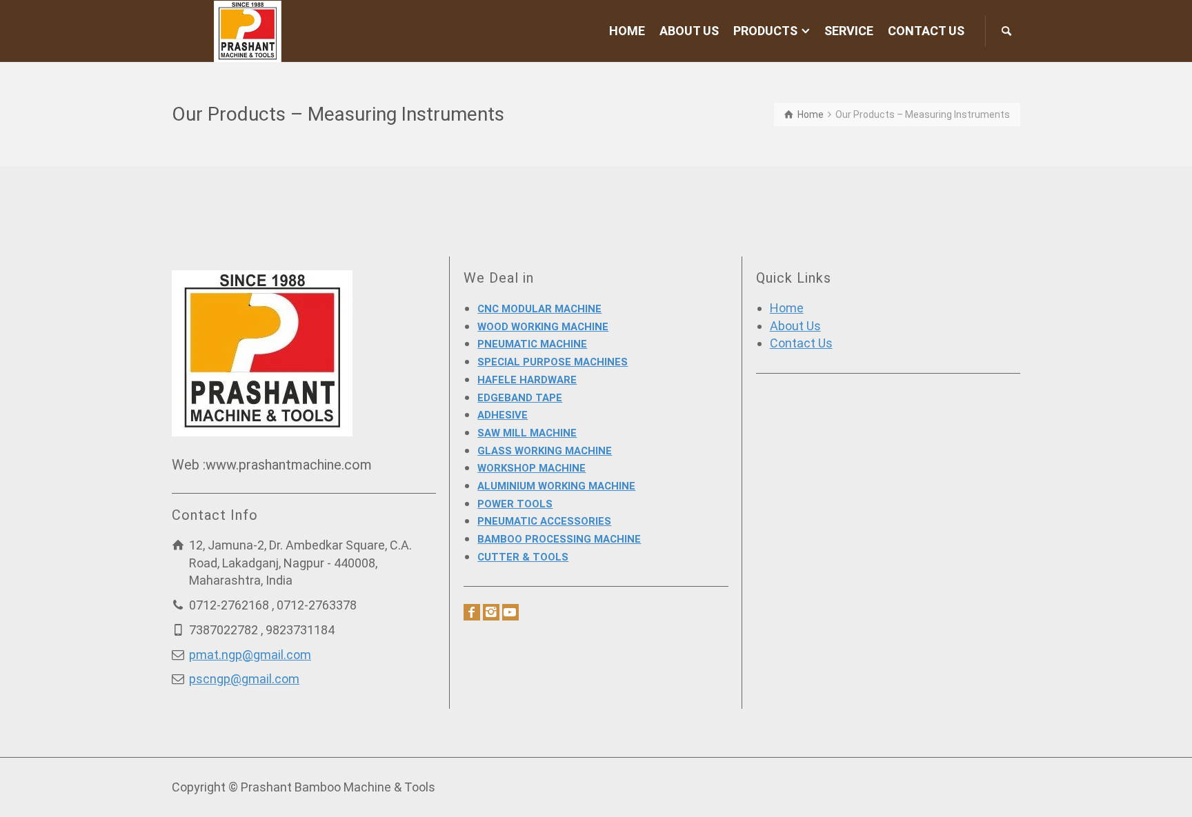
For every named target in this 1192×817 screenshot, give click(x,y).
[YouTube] (510, 612)
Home (787, 308)
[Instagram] (491, 612)
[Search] (1006, 31)
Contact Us (801, 343)
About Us (795, 326)
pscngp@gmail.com (244, 679)
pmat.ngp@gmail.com (250, 654)
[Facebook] (472, 612)
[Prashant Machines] (248, 30)
